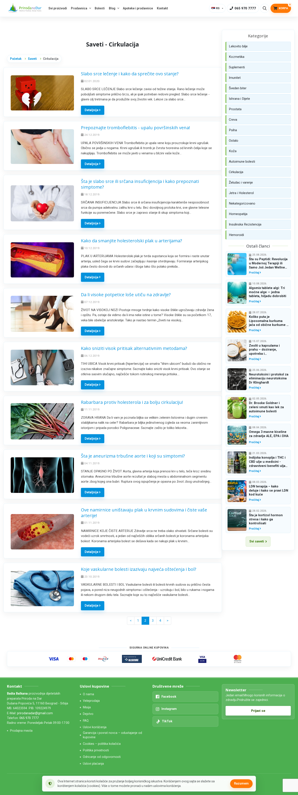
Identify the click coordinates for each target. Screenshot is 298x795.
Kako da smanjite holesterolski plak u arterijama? (131, 241)
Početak (16, 58)
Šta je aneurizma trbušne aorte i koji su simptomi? (133, 456)
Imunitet (235, 78)
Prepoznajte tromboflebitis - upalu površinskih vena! (135, 128)
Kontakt (162, 8)
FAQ (86, 721)
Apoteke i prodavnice (138, 8)
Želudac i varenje (241, 182)
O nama (88, 694)
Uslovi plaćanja (93, 764)
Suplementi (237, 67)
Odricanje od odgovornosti (102, 757)
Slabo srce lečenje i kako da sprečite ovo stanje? (129, 74)
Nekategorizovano (242, 203)
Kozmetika (236, 57)
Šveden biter (238, 88)
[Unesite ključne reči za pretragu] (264, 8)
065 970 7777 (29, 718)
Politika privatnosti (96, 750)
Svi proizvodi (57, 8)
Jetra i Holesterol (241, 193)
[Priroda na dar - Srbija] (25, 8)
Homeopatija (238, 214)
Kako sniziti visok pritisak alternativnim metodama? (134, 348)
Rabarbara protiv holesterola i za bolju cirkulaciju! (132, 402)
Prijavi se (258, 711)
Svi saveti (256, 541)
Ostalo (233, 141)
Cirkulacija (236, 172)
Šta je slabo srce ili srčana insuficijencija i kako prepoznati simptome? (140, 184)
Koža (232, 151)
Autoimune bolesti (242, 161)
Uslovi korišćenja (94, 727)
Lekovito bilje (238, 46)
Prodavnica (79, 8)
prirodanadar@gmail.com (35, 713)
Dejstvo (88, 714)
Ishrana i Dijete (239, 99)
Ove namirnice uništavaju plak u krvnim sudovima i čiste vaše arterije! (144, 512)
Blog (112, 8)
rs (217, 8)
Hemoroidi (236, 235)
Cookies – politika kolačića (102, 744)
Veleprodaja (91, 701)
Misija (87, 707)
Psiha (233, 130)
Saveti (32, 58)
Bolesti (100, 8)
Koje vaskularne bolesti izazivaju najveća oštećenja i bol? (138, 569)
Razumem (241, 783)
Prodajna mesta (21, 731)
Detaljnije (92, 110)
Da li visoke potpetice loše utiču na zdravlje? (126, 295)
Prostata (235, 109)
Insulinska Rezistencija (245, 224)
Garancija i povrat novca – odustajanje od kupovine (112, 735)
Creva (233, 120)
